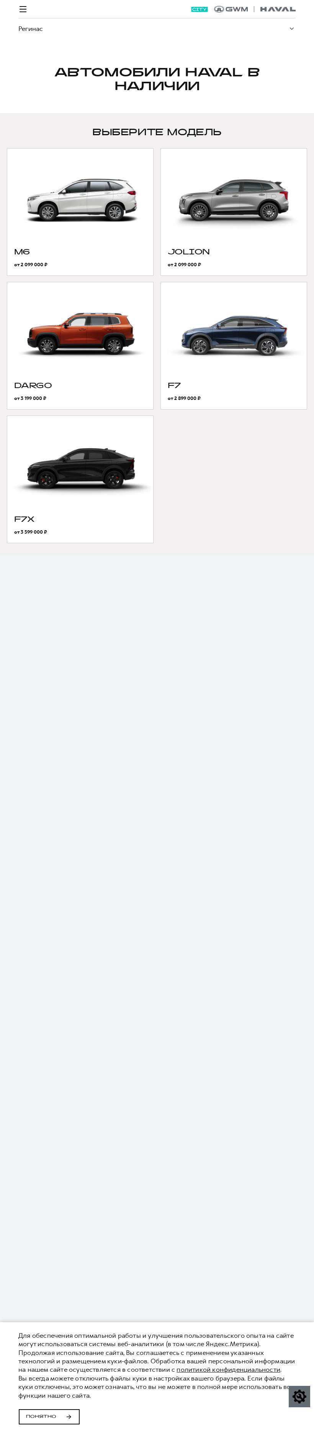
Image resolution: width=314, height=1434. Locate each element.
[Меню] (23, 9)
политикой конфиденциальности (228, 1369)
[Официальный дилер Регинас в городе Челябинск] (255, 9)
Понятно (41, 1417)
